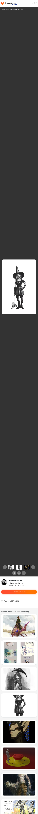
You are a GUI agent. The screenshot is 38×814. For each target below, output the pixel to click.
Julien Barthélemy (15, 581)
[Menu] (34, 3)
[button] (5, 567)
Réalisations (5, 9)
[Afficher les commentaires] (19, 573)
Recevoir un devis (19, 592)
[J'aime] (14, 573)
